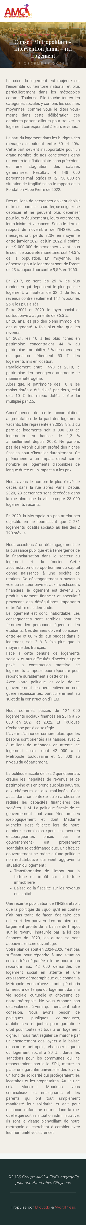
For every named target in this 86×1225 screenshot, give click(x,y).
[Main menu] (78, 11)
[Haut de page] (69, 1208)
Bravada (42, 1207)
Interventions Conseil (52, 34)
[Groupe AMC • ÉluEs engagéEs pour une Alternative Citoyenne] (18, 10)
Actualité (20, 34)
